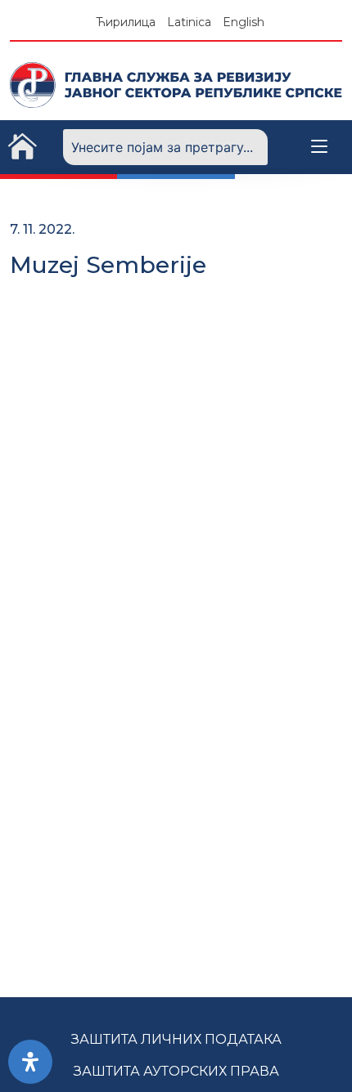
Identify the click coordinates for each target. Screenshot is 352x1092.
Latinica (189, 22)
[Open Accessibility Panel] (30, 1062)
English (243, 22)
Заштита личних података (176, 1039)
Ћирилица (126, 22)
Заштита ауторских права (176, 1071)
